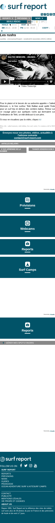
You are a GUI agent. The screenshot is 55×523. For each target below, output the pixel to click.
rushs (35, 126)
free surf (30, 126)
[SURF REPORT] (15, 461)
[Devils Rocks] (2, 31)
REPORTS (6, 474)
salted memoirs (13, 126)
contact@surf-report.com (27, 138)
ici (40, 119)
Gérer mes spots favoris (19, 343)
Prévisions (7, 476)
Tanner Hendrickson (42, 149)
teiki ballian (22, 126)
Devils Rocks (13, 21)
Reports (27, 249)
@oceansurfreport (14, 39)
